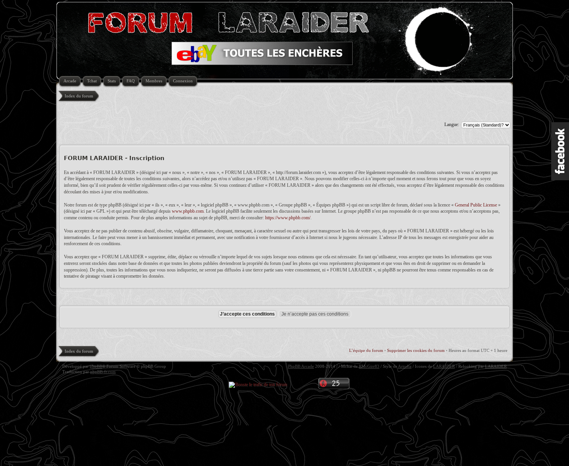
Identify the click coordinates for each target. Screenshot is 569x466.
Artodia (404, 366)
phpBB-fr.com (103, 371)
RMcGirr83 (369, 366)
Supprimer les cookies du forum (416, 350)
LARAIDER (444, 366)
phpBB (96, 366)
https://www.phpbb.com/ (287, 217)
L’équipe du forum (366, 350)
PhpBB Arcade (301, 366)
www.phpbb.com (188, 211)
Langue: (451, 124)
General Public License (476, 205)
